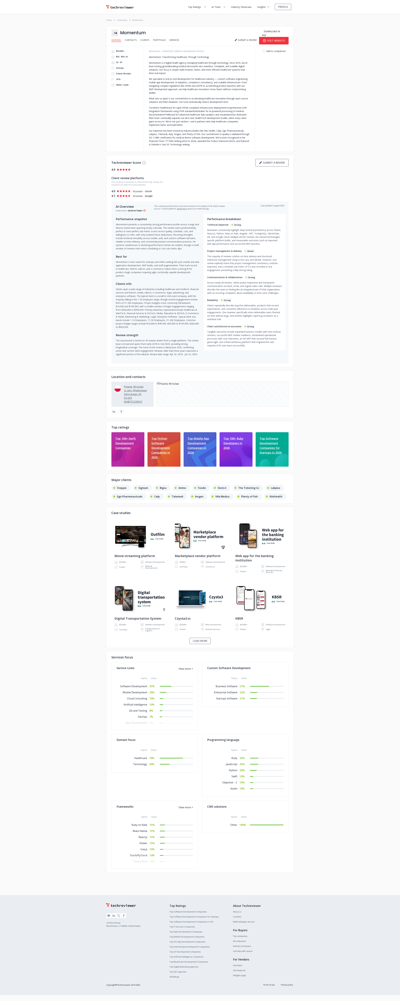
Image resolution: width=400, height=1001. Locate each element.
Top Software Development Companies (188, 911)
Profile (283, 7)
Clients (144, 39)
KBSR (239, 618)
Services (174, 39)
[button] (223, 394)
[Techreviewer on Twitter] (118, 915)
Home (109, 20)
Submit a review (273, 162)
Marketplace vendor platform (197, 556)
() (138, 191)
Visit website (276, 40)
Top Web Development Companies (186, 931)
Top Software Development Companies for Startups (194, 916)
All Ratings (174, 976)
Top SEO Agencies (178, 971)
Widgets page (239, 975)
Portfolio (159, 39)
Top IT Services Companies (182, 926)
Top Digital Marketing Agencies (184, 966)
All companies (239, 941)
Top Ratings (194, 6)
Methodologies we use (244, 921)
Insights (261, 6)
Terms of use (269, 984)
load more (200, 641)
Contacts (131, 39)
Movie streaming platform (135, 556)
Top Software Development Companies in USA (191, 921)
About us (237, 911)
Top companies (240, 936)
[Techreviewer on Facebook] (123, 915)
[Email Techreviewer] (108, 915)
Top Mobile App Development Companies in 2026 (198, 445)
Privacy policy (287, 984)
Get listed (237, 965)
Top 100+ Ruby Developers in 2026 (233, 443)
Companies (122, 20)
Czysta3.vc (183, 618)
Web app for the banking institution (254, 558)
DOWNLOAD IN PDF (271, 33)
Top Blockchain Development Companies (189, 961)
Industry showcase (242, 946)
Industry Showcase (241, 6)
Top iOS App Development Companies (188, 941)
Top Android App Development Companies (190, 946)
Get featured (239, 970)
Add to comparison (276, 51)
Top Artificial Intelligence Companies (187, 956)
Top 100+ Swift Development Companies (125, 443)
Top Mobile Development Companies (187, 936)
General (116, 39)
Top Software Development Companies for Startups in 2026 (271, 445)
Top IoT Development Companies (185, 951)
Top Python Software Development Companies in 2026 (160, 448)
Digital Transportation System (138, 618)
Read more (182, 208)
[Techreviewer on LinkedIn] (113, 915)
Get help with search (242, 951)
